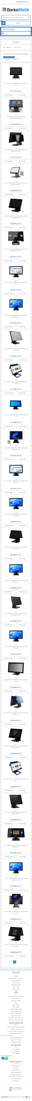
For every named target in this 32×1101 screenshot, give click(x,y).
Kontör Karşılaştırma (7, 1035)
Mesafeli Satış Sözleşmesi (16, 1031)
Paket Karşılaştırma (16, 1072)
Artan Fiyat (16, 59)
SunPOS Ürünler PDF (16, 1009)
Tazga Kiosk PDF (16, 1015)
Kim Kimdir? (16, 982)
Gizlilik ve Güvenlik (16, 1029)
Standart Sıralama (9, 57)
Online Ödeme (16, 980)
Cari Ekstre (16, 987)
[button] (16, 42)
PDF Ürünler (16, 1007)
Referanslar (16, 1081)
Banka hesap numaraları (16, 978)
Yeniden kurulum (16, 1042)
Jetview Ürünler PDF (16, 1013)
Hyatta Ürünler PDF (16, 1011)
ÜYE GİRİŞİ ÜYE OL (22, 2)
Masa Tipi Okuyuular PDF (16, 1020)
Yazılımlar (16, 1068)
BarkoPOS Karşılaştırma (16, 1076)
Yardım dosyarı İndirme (16, 996)
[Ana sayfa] (3, 47)
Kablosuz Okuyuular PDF (16, 1017)
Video (16, 1002)
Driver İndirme (16, 998)
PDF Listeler (16, 1005)
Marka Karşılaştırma (16, 1074)
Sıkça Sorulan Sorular (16, 1037)
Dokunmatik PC (16, 1066)
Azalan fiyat (7, 59)
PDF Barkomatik (16, 985)
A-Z (17, 57)
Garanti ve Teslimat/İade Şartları (16, 1027)
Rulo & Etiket (16, 1070)
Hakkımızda (16, 989)
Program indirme (16, 1000)
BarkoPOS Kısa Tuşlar (16, 1033)
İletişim (16, 976)
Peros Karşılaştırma (16, 1078)
